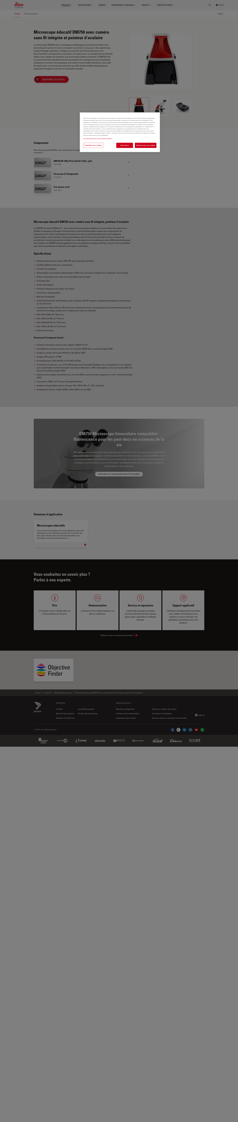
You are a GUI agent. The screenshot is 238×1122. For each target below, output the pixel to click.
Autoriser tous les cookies (145, 145)
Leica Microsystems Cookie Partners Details (97, 139)
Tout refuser (124, 145)
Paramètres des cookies (93, 145)
